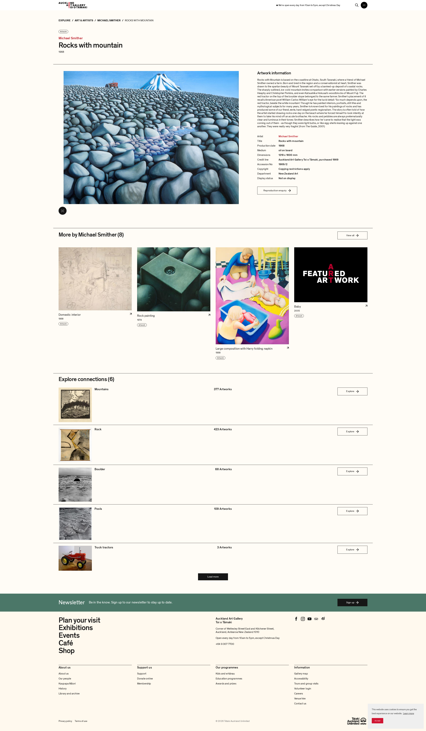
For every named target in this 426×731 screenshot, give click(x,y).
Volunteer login (302, 688)
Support (141, 673)
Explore (350, 391)
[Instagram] (303, 619)
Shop (67, 650)
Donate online (145, 678)
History (63, 688)
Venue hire (300, 698)
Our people (65, 678)
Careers (298, 693)
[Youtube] (310, 619)
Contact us (300, 703)
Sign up (350, 602)
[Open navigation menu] (364, 5)
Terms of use (81, 721)
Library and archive (69, 693)
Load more (213, 576)
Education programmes (229, 678)
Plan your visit (79, 620)
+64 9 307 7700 (225, 644)
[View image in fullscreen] (63, 211)
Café (66, 643)
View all (350, 235)
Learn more (408, 713)
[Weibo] (323, 619)
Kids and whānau (225, 673)
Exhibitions (76, 628)
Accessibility (301, 678)
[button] (95, 303)
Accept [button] (377, 720)
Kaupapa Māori (67, 683)
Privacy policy (65, 721)
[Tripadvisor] (316, 619)
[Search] (356, 5)
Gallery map (301, 673)
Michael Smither (71, 38)
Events (69, 635)
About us (64, 673)
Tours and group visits (306, 683)
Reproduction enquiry (275, 190)
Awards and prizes (226, 683)
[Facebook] (296, 619)
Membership (144, 683)
